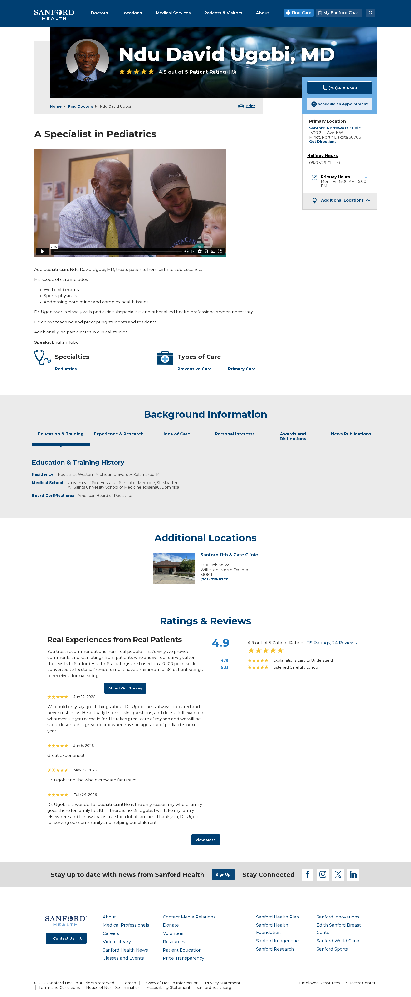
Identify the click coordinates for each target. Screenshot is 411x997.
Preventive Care (194, 369)
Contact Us (63, 938)
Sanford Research (275, 949)
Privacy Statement (222, 983)
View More (206, 840)
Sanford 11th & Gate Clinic (229, 555)
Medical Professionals (126, 925)
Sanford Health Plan (277, 917)
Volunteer (173, 933)
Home (56, 106)
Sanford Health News (125, 950)
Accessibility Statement (169, 987)
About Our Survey (125, 688)
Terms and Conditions (59, 987)
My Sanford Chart (341, 12)
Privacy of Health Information (170, 983)
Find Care (300, 12)
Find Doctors (80, 106)
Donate (171, 925)
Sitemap (128, 983)
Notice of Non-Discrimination (113, 987)
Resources (174, 941)
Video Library (117, 941)
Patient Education (182, 950)
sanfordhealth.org (214, 987)
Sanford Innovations (338, 917)
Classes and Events (123, 958)
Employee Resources (319, 983)
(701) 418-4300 (342, 87)
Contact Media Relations (189, 917)
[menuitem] (99, 13)
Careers (111, 933)
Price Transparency (183, 958)
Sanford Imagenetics (278, 940)
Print (250, 106)
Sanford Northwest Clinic (335, 128)
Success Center (361, 983)
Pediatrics (66, 369)
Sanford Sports (332, 949)
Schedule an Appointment (343, 104)
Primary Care (242, 369)
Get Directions (323, 141)
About (109, 917)
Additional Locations (342, 200)
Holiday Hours (322, 156)
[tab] (61, 438)
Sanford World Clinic (338, 940)
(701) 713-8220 (215, 579)
